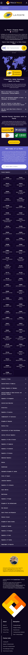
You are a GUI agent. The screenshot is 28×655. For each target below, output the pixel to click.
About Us (5, 625)
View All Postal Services (14, 142)
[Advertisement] (14, 23)
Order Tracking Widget (18, 634)
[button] (1, 3)
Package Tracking (17, 627)
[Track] (24, 47)
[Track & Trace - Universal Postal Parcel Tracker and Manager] (14, 3)
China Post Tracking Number (9, 646)
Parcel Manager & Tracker (8, 648)
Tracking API (5, 641)
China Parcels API (19, 585)
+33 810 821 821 (17, 74)
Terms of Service (18, 587)
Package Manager (17, 625)
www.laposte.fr (17, 72)
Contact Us (5, 627)
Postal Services (16, 629)
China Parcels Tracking (7, 651)
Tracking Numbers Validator (19, 632)
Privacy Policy (10, 587)
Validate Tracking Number (8, 644)
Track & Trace (9, 569)
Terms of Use (5, 632)
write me (18, 570)
